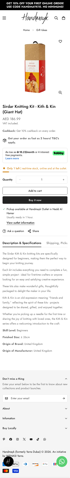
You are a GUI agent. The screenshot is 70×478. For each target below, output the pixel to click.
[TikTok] (38, 439)
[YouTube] (31, 439)
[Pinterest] (4, 439)
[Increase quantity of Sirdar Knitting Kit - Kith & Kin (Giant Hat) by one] (63, 179)
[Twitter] (24, 439)
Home (26, 30)
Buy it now (35, 200)
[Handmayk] (35, 18)
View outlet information (20, 223)
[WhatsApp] (44, 439)
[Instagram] (17, 439)
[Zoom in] (60, 92)
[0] (63, 18)
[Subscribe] (63, 398)
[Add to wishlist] (60, 41)
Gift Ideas (41, 30)
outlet (63, 168)
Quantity (8, 180)
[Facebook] (10, 439)
